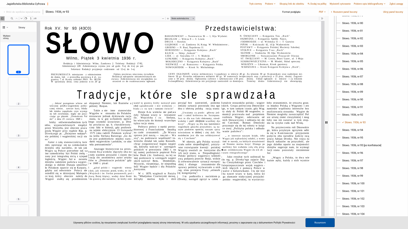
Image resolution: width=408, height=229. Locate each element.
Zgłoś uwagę (396, 3)
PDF (321, 11)
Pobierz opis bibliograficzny (368, 3)
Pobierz (269, 3)
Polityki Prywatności (284, 222)
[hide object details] (326, 122)
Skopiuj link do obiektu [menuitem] (292, 3)
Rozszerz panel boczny (345, 11)
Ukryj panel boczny (393, 11)
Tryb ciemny (255, 3)
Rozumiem (320, 222)
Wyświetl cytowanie (340, 3)
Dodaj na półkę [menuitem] (318, 3)
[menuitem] (353, 23)
